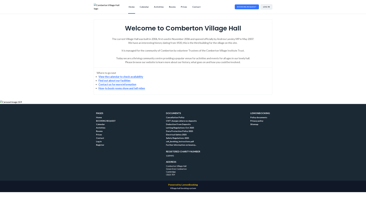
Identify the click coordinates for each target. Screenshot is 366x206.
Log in (266, 7)
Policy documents (258, 117)
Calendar (144, 7)
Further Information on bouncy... (181, 145)
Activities (159, 7)
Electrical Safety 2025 (176, 134)
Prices (184, 7)
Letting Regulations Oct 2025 (180, 127)
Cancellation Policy (175, 117)
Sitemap (254, 124)
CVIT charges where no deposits (181, 121)
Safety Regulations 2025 (177, 138)
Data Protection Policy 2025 (179, 131)
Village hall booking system (183, 188)
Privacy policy (256, 121)
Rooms (172, 7)
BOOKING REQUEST (246, 7)
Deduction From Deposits (178, 124)
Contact (196, 7)
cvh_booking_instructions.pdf (180, 141)
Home (132, 7)
